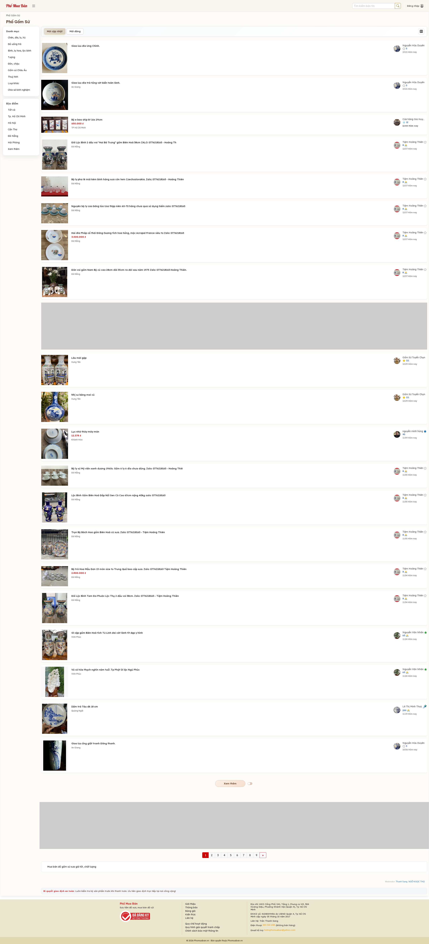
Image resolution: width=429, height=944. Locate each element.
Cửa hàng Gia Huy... (413, 121)
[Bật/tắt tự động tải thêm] (250, 784)
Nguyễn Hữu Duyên (413, 47)
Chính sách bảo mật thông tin (201, 930)
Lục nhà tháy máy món (85, 431)
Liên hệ (189, 918)
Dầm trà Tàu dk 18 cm (84, 706)
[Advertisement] (234, 326)
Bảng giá (190, 910)
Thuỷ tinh (13, 76)
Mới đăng (75, 31)
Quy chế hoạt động (196, 923)
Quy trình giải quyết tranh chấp (202, 927)
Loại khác (13, 83)
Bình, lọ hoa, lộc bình (19, 50)
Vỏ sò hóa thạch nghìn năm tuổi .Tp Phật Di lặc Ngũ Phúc (105, 669)
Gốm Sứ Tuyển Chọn (414, 359)
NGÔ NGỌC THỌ (417, 881)
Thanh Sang (401, 881)
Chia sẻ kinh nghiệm (19, 89)
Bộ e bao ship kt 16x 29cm (86, 119)
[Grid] (421, 31)
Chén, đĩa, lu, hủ (16, 37)
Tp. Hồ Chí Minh (16, 116)
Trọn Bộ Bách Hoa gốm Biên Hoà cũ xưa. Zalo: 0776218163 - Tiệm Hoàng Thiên (118, 532)
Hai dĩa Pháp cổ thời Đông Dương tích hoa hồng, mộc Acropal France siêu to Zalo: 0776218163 (127, 233)
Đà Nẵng (13, 135)
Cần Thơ (12, 129)
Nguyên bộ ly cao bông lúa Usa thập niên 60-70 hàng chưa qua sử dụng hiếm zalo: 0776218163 (128, 206)
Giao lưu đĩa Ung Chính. (85, 45)
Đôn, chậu (13, 63)
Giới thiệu (190, 903)
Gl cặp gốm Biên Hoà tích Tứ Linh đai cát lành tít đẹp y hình (107, 632)
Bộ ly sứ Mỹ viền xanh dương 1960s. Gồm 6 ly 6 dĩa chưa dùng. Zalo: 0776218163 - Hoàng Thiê (127, 468)
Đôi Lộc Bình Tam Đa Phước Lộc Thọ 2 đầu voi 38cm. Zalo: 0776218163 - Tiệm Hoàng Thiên (125, 595)
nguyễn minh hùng (413, 433)
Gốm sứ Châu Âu (17, 70)
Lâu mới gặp (78, 357)
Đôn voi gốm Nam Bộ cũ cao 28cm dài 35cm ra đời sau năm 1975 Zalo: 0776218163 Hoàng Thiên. (129, 269)
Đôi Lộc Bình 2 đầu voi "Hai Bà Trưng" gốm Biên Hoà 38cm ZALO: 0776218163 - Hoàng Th (123, 142)
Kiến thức (190, 914)
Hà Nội (12, 122)
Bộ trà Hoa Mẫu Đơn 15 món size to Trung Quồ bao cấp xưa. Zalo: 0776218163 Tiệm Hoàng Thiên (129, 569)
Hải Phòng (14, 142)
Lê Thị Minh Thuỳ (412, 708)
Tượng (11, 57)
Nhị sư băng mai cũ (83, 394)
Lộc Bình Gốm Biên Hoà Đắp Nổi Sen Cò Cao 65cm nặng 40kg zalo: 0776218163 (118, 495)
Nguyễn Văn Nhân (413, 634)
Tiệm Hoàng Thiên (413, 143)
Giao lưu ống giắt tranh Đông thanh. (93, 743)
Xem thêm (13, 149)
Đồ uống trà (14, 44)
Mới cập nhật (55, 31)
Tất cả (11, 109)
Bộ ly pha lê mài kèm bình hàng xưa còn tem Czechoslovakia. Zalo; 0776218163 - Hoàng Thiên (127, 179)
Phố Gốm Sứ (13, 15)
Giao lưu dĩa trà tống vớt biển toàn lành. (95, 82)
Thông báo (191, 907)
